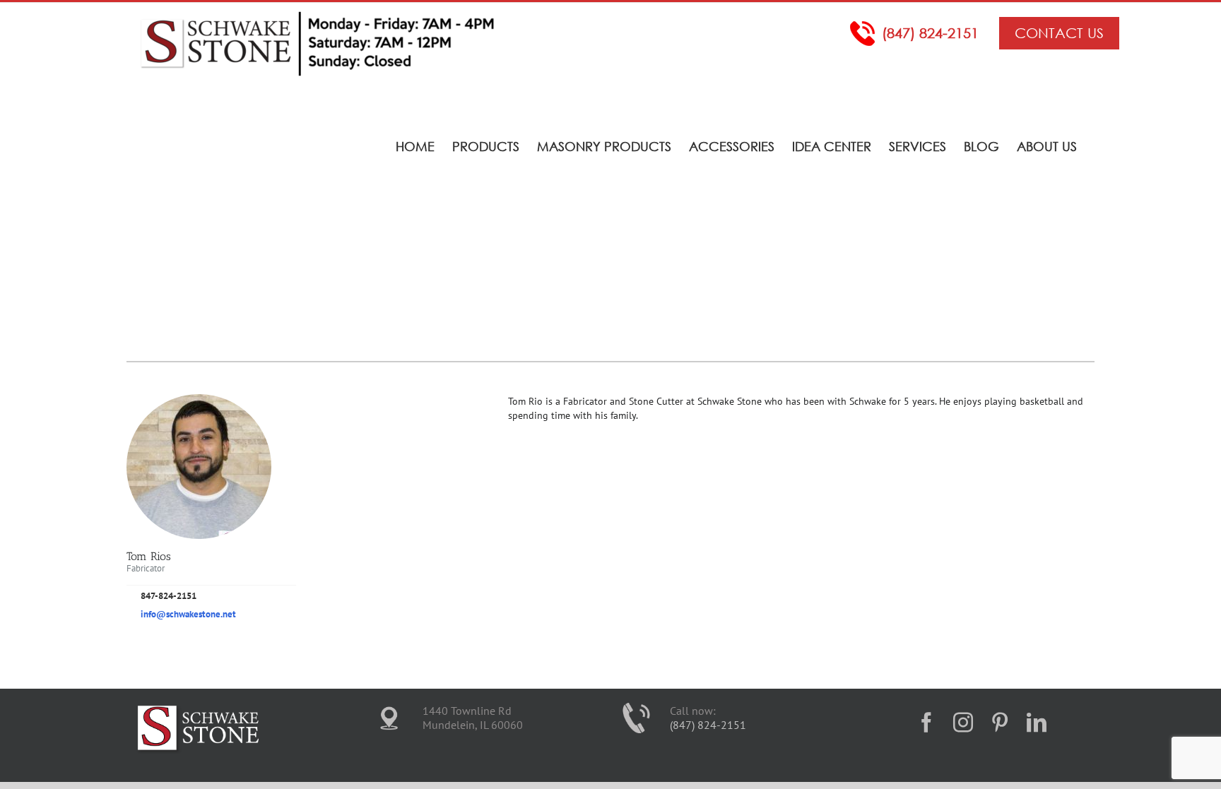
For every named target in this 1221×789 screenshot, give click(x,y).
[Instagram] (963, 722)
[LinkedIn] (1036, 722)
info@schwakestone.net (188, 614)
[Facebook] (926, 722)
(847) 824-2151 (930, 33)
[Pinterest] (1000, 722)
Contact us (1059, 33)
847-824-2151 (168, 596)
